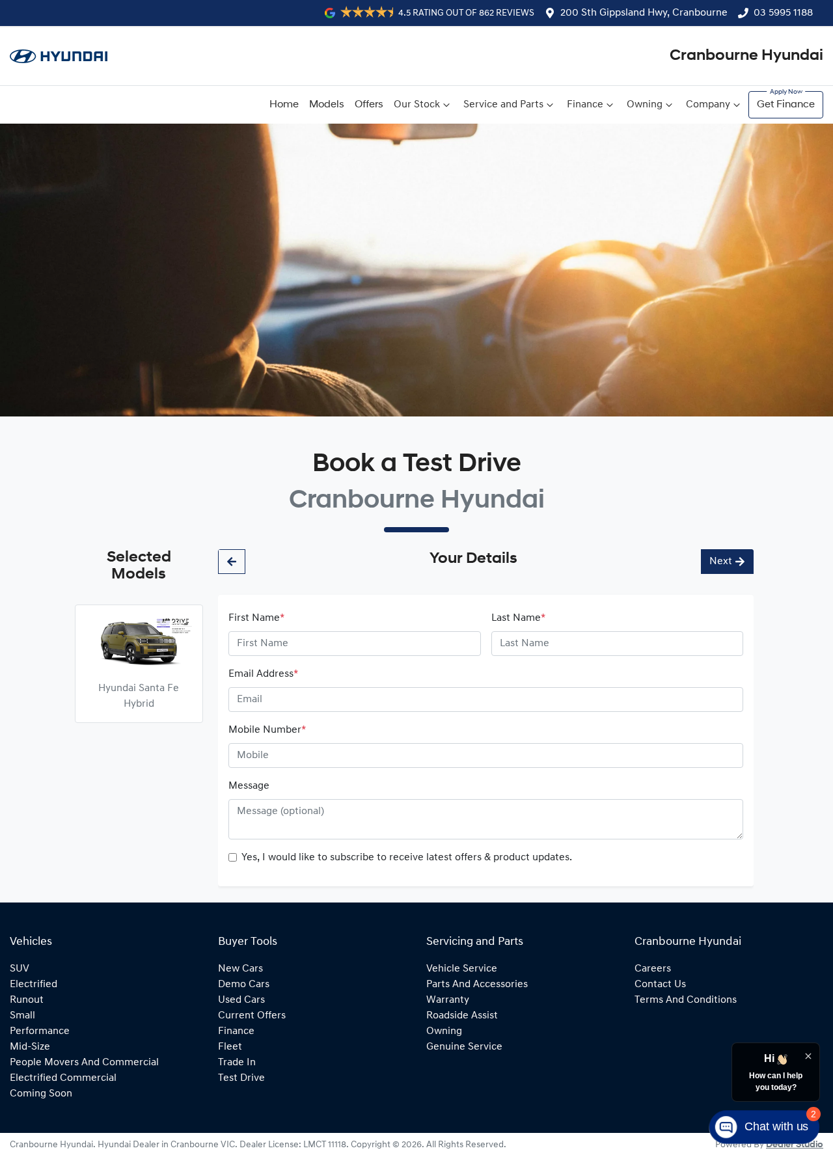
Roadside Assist (462, 1016)
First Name (256, 618)
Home (284, 105)
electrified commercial (63, 1078)
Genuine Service (464, 1047)
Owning (644, 105)
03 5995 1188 (783, 13)
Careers (653, 969)
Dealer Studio (794, 1145)
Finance (585, 105)
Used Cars (241, 1000)
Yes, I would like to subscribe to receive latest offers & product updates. (406, 857)
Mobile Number (267, 730)
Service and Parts (503, 105)
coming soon (41, 1094)
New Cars (240, 969)
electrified (33, 984)
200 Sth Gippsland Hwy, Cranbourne (644, 13)
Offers (369, 105)
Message (248, 786)
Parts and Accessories (477, 984)
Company (708, 105)
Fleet (230, 1047)
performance (40, 1031)
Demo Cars (243, 984)
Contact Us (660, 984)
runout (27, 1000)
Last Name (518, 618)
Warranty (447, 1000)
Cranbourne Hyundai (746, 56)
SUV (19, 969)
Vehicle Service (461, 969)
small (22, 1016)
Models (326, 105)
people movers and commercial (84, 1062)
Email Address (263, 674)
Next (720, 561)
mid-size (30, 1047)
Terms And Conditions (686, 1000)
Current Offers (252, 1016)
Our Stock (417, 105)
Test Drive (241, 1078)
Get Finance (786, 105)
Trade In (237, 1062)
